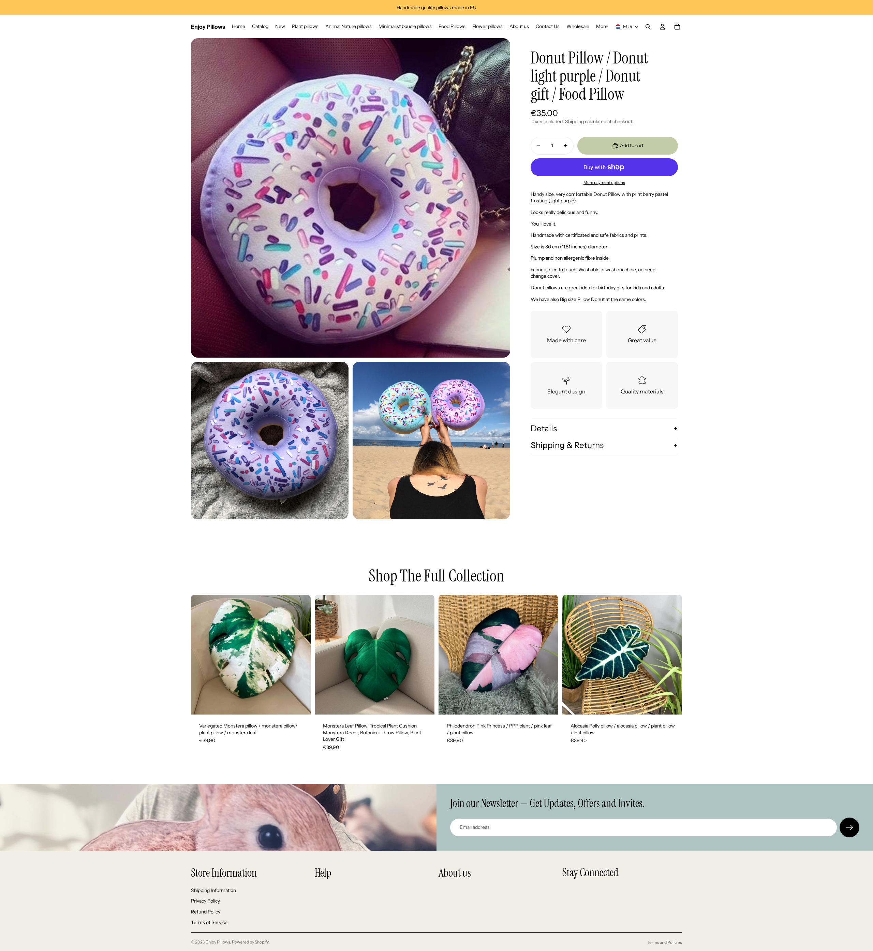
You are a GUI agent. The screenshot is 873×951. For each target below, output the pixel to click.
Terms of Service (209, 922)
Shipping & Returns (567, 445)
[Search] (647, 26)
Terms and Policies (664, 942)
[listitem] (602, 26)
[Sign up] (849, 827)
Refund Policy (205, 911)
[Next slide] (300, 654)
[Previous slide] (201, 654)
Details (544, 428)
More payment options (604, 182)
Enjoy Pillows (218, 942)
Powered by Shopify (250, 942)
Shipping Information (213, 890)
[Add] (300, 704)
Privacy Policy (205, 901)
